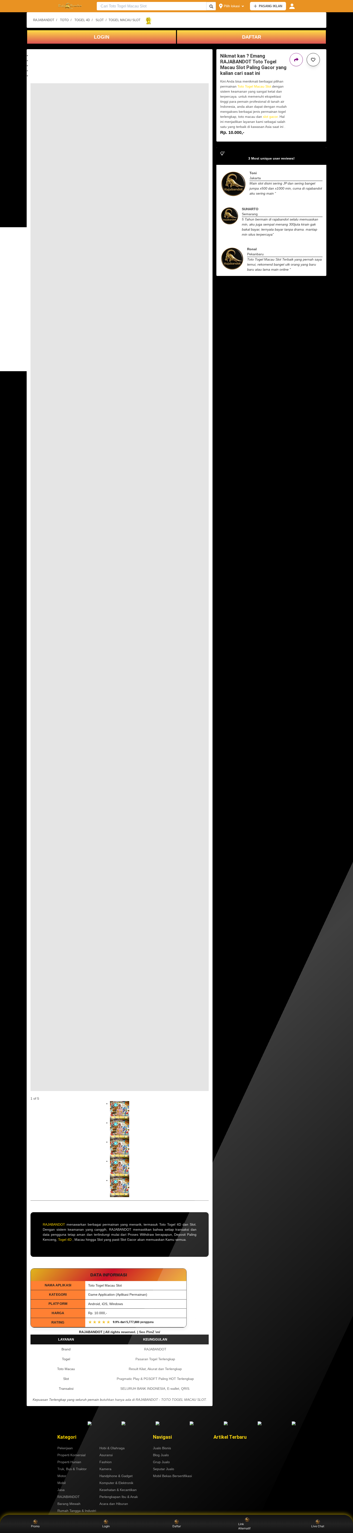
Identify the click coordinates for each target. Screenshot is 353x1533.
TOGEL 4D (82, 20)
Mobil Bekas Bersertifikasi (172, 1476)
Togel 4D (65, 1239)
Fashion (105, 1462)
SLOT (100, 20)
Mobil (61, 1483)
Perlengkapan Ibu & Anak (118, 1497)
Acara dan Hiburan (113, 1504)
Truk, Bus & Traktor (72, 1469)
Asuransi (106, 1455)
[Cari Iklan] (211, 6)
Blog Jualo (161, 1455)
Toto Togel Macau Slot (254, 86)
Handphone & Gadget (116, 1476)
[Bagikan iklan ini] (296, 59)
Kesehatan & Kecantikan (118, 1490)
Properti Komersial (71, 1455)
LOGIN (101, 37)
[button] (119, 55)
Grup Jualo (161, 1462)
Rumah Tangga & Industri (76, 1511)
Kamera (105, 1469)
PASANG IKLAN (270, 6)
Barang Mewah (68, 1504)
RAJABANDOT (43, 20)
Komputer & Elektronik (116, 1483)
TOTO (64, 20)
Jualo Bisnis (162, 1448)
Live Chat (317, 1526)
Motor (61, 1476)
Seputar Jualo (163, 1469)
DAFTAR (251, 37)
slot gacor (270, 117)
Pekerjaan (65, 1448)
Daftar (176, 1526)
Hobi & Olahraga (112, 1448)
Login (106, 1526)
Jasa (61, 1490)
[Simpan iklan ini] (313, 59)
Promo (35, 1526)
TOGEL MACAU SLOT (124, 20)
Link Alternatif (244, 1526)
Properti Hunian (69, 1462)
